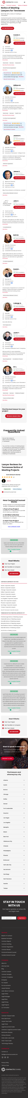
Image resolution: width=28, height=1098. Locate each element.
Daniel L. (16, 269)
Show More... (5, 60)
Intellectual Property (19, 393)
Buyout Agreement (7, 359)
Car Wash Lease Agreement (9, 118)
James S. (16, 171)
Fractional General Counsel (9, 952)
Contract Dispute (6, 941)
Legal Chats (5, 1024)
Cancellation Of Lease (17, 359)
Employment (18, 63)
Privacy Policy (5, 1062)
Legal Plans (4, 999)
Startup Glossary (6, 1035)
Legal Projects (5, 1005)
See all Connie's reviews (9, 79)
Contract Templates (7, 977)
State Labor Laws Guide (8, 1038)
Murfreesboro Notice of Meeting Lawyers (12, 625)
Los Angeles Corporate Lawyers (9, 598)
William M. (17, 85)
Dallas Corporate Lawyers (8, 592)
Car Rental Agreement (8, 261)
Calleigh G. (17, 303)
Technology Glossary (7, 1043)
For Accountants (6, 985)
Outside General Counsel (8, 955)
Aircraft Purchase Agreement (9, 68)
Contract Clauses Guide (8, 1016)
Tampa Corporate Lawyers (8, 607)
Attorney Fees (5, 966)
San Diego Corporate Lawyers (9, 605)
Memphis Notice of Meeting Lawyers (11, 623)
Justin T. (16, 333)
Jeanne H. (17, 136)
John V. (16, 201)
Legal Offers (5, 994)
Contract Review (6, 949)
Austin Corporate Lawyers (8, 585)
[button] (14, 780)
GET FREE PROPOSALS (7, 28)
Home (2, 5)
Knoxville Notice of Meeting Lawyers (10, 621)
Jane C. (9, 481)
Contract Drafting (6, 944)
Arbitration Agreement (8, 163)
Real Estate (5, 63)
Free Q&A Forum (6, 1018)
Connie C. (16, 35)
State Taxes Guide (7, 1040)
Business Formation (7, 938)
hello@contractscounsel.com (10, 1054)
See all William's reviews (9, 129)
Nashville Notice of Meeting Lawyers (10, 627)
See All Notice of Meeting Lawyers (8, 630)
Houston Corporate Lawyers (8, 596)
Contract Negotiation (7, 947)
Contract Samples (7, 974)
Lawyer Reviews (6, 988)
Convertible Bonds (7, 227)
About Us (4, 963)
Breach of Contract (7, 935)
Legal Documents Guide (8, 1027)
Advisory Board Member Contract (10, 193)
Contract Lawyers (11, 5)
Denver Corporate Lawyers (8, 594)
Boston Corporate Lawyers (8, 588)
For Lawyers (5, 982)
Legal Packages (6, 996)
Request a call (7, 758)
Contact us (5, 1051)
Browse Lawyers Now (14, 416)
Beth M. (16, 235)
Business (12, 63)
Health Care (18, 113)
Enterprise (4, 980)
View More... (5, 70)
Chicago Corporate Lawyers (8, 590)
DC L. (15, 367)
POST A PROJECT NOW (14, 526)
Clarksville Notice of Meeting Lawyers (11, 619)
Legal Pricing (5, 1002)
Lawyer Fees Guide (7, 1021)
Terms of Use (5, 1065)
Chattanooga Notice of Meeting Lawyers (12, 617)
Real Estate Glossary (7, 1032)
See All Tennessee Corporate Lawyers (9, 610)
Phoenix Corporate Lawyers (8, 603)
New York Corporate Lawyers (8, 600)
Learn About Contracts (8, 991)
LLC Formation (5, 1007)
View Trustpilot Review (14, 549)
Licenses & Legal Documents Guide (11, 1029)
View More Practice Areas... (8, 65)
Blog (3, 969)
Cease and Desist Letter (8, 398)
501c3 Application (7, 325)
